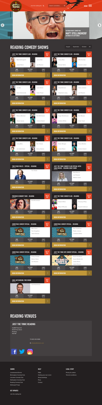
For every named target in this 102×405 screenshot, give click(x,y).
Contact (40, 382)
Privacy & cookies (71, 372)
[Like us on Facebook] (14, 355)
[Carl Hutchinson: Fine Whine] (20, 288)
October (84, 47)
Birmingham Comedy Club (17, 375)
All (90, 47)
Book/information (18, 75)
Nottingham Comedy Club (17, 380)
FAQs (39, 372)
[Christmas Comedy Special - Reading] (20, 232)
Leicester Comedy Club (16, 377)
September (76, 47)
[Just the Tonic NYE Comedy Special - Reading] (62, 260)
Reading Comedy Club (16, 382)
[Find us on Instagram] (30, 355)
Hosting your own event (44, 375)
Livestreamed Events (16, 372)
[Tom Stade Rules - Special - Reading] (20, 174)
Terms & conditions (71, 375)
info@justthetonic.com (37, 343)
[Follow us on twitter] (22, 355)
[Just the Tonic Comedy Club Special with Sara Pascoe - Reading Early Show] (62, 176)
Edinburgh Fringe (15, 385)
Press (39, 380)
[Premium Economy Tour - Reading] (20, 204)
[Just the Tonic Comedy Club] (16, 10)
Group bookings (42, 377)
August (68, 47)
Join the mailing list (36, 6)
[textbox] (57, 5)
